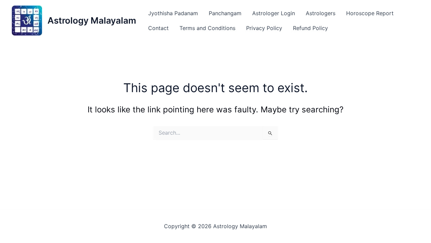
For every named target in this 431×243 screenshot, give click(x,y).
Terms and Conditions (207, 28)
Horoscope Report (370, 13)
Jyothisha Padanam (173, 13)
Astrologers (320, 13)
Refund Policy (310, 28)
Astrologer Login (273, 13)
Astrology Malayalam (91, 20)
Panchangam (225, 13)
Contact (158, 28)
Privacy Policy (264, 28)
